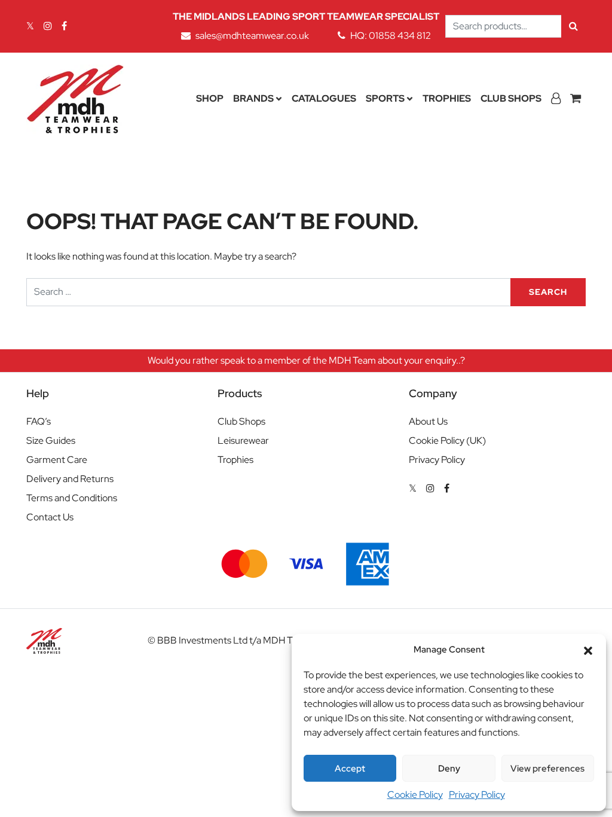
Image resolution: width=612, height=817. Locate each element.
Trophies (447, 98)
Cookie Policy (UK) (447, 440)
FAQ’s (38, 421)
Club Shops (511, 98)
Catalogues (324, 98)
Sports (385, 98)
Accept (350, 769)
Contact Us (50, 517)
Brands (253, 98)
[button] (588, 650)
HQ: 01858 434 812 (390, 35)
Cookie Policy (415, 794)
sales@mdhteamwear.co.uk (252, 35)
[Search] (573, 26)
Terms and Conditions (71, 498)
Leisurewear (243, 440)
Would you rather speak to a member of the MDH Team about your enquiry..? (306, 360)
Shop (210, 98)
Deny (449, 769)
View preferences (547, 769)
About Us (428, 421)
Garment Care (56, 459)
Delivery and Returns (70, 478)
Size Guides (50, 440)
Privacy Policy (477, 794)
